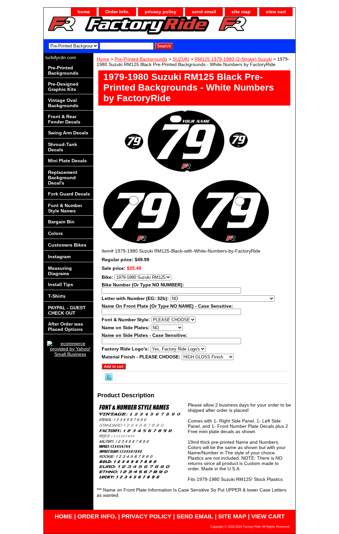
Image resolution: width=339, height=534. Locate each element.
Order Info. (117, 11)
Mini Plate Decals (67, 160)
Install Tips (60, 284)
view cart (276, 11)
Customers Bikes (67, 245)
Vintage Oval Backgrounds (63, 103)
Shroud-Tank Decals (62, 147)
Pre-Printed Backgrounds (141, 59)
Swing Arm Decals (68, 132)
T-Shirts (57, 296)
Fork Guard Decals (69, 193)
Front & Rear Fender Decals (64, 119)
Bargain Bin (61, 221)
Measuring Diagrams (60, 271)
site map (241, 11)
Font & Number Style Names (65, 208)
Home (103, 59)
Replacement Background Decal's (62, 178)
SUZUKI (180, 59)
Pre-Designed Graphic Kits (63, 86)
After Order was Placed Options (65, 326)
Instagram (59, 256)
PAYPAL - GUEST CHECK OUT (67, 310)
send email (204, 11)
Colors (55, 233)
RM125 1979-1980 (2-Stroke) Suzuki (233, 59)
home (83, 11)
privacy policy (160, 11)
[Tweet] (109, 379)
